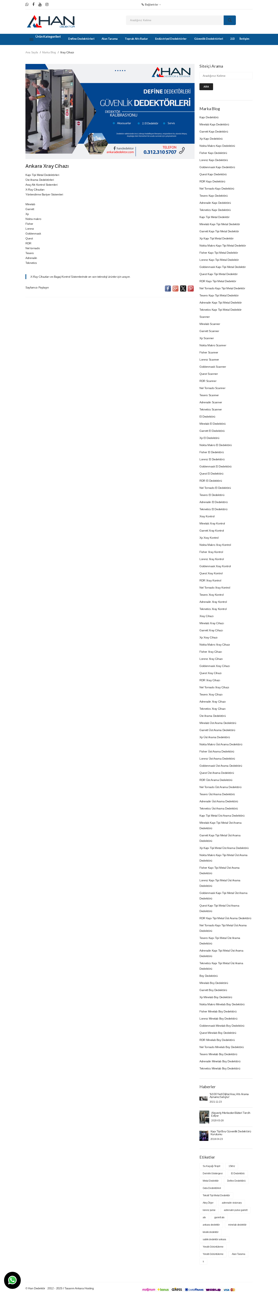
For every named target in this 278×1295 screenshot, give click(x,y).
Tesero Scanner (209, 395)
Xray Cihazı (206, 616)
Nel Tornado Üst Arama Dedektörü (220, 787)
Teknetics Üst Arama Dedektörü (218, 808)
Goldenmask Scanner (212, 366)
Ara (206, 86)
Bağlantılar (151, 4)
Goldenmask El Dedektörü (215, 466)
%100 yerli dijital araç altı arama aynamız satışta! (229, 1095)
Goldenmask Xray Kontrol (215, 566)
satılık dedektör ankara (214, 1239)
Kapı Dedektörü (209, 117)
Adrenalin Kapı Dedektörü (215, 202)
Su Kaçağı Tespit (211, 1166)
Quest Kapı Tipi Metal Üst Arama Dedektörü (219, 908)
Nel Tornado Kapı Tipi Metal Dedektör (222, 288)
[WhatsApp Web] (26, 4)
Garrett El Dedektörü (212, 430)
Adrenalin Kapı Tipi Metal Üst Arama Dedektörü (221, 953)
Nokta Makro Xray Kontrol (215, 544)
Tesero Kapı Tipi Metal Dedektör (219, 295)
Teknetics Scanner (210, 409)
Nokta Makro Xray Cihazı (214, 644)
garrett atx (219, 1217)
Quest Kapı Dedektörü (213, 174)
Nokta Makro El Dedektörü (215, 445)
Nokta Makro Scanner (212, 345)
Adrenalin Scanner (210, 402)
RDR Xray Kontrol (210, 580)
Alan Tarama (238, 1254)
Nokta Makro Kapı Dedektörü (217, 145)
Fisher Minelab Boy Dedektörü (217, 1011)
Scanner (204, 316)
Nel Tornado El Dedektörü (215, 487)
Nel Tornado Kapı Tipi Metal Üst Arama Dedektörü (223, 928)
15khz (232, 1166)
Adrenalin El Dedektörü (213, 502)
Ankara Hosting (84, 1288)
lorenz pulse (209, 1210)
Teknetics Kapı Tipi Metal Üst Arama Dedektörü (221, 966)
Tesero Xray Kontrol (211, 594)
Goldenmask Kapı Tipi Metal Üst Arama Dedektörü (223, 895)
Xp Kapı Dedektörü (211, 138)
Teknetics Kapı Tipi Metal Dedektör (220, 309)
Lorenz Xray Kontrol (211, 559)
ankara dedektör (211, 1224)
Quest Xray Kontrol (211, 573)
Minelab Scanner (209, 324)
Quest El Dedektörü (211, 473)
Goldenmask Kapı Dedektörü (217, 167)
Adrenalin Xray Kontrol (213, 601)
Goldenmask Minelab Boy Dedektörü (221, 1025)
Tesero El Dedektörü (211, 495)
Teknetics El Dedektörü (213, 509)
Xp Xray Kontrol (209, 537)
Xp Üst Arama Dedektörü (214, 737)
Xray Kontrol (207, 516)
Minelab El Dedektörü (212, 423)
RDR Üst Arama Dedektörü (215, 780)
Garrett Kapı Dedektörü (213, 131)
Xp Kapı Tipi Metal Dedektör (216, 238)
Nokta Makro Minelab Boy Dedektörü (221, 1004)
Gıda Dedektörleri (212, 1188)
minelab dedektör (237, 1224)
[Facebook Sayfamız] (33, 4)
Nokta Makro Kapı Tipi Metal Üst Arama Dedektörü (223, 857)
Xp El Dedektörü (209, 438)
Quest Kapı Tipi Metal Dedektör (218, 274)
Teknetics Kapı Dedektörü (215, 210)
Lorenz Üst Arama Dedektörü (217, 758)
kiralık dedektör (210, 1232)
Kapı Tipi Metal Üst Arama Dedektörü (222, 815)
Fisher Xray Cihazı (210, 651)
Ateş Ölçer (208, 1202)
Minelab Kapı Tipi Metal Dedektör (219, 224)
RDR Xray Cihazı (209, 680)
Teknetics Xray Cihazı (212, 708)
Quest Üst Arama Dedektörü (216, 772)
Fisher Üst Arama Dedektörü (216, 751)
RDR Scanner (207, 381)
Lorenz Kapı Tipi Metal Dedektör (219, 259)
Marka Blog (49, 52)
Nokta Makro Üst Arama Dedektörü (220, 744)
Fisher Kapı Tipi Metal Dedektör (218, 252)
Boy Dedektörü (208, 975)
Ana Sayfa (31, 52)
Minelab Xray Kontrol (212, 523)
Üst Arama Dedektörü (212, 715)
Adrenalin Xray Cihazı (212, 701)
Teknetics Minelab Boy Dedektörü (219, 1068)
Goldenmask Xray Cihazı (214, 666)
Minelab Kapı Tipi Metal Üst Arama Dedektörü (220, 825)
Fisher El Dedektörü (211, 452)
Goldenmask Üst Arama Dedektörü (220, 765)
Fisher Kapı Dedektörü (213, 153)
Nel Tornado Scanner (212, 388)
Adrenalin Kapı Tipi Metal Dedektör (220, 302)
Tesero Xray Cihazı (211, 694)
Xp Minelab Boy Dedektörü (215, 997)
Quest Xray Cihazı (210, 673)
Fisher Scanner (208, 352)
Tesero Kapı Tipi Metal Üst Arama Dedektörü (219, 940)
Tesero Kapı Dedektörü (213, 195)
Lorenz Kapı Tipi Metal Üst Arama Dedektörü (219, 883)
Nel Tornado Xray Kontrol (214, 587)
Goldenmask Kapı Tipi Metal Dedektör (222, 267)
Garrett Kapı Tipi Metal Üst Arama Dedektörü (219, 838)
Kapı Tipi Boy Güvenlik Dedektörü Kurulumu (230, 1132)
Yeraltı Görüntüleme (213, 1246)
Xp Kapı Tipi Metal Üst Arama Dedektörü (224, 848)
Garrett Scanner (209, 331)
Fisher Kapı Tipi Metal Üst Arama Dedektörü (219, 870)
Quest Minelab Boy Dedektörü (217, 1032)
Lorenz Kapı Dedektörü (213, 160)
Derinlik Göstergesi (212, 1173)
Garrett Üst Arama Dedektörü (217, 730)
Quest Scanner (208, 373)
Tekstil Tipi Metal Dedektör (216, 1195)
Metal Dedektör (211, 1180)
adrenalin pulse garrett (235, 1210)
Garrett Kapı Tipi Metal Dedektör (219, 231)
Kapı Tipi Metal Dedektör (214, 217)
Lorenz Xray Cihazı (211, 658)
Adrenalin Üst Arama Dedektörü (218, 801)
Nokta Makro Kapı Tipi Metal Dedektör (222, 245)
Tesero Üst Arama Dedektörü (217, 794)
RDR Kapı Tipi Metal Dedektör (217, 281)
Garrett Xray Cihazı (211, 630)
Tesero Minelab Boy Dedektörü (218, 1054)
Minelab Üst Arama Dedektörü (217, 723)
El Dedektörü (207, 416)
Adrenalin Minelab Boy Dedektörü (219, 1061)
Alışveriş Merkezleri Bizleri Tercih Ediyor (230, 1114)
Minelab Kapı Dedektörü (214, 124)
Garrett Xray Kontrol (211, 530)
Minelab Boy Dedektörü (213, 983)
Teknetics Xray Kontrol (213, 609)
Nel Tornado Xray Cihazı (214, 687)
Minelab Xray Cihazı (211, 623)
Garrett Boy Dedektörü (213, 990)
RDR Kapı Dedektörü (212, 181)
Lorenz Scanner (209, 359)
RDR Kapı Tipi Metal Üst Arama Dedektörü (225, 918)
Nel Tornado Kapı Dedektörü (216, 188)
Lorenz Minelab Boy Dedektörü (218, 1018)
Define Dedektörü (236, 1180)
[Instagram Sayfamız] (46, 4)
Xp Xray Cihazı (208, 637)
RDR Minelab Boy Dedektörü (217, 1040)
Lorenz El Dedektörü (211, 459)
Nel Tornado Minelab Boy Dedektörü (221, 1047)
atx (204, 1217)
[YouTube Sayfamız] (40, 4)
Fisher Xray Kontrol (211, 552)
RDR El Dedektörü (210, 480)
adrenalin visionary (232, 1202)
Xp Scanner (206, 338)
